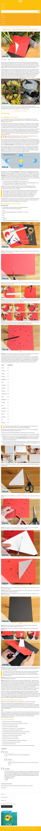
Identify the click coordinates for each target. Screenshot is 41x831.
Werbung (29, 828)
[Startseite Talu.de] (20, 1)
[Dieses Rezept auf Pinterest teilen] (17, 59)
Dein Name (3, 794)
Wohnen (2, 19)
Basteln (2, 15)
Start (2, 26)
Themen (2, 5)
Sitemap (2, 7)
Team (18, 828)
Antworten (6, 756)
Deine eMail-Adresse (4, 797)
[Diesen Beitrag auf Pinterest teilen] (12, 60)
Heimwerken (3, 21)
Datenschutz (25, 828)
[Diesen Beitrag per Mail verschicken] (19, 60)
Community (3, 23)
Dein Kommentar (4, 787)
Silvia (5, 59)
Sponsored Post (4, 3)
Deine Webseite (3, 800)
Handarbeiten (3, 17)
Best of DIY (7, 828)
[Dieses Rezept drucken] (22, 60)
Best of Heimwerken (13, 828)
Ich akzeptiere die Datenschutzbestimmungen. (9, 803)
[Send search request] (39, 11)
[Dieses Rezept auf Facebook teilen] (14, 59)
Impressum (3, 8)
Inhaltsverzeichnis (20, 110)
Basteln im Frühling (9, 26)
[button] (39, 15)
